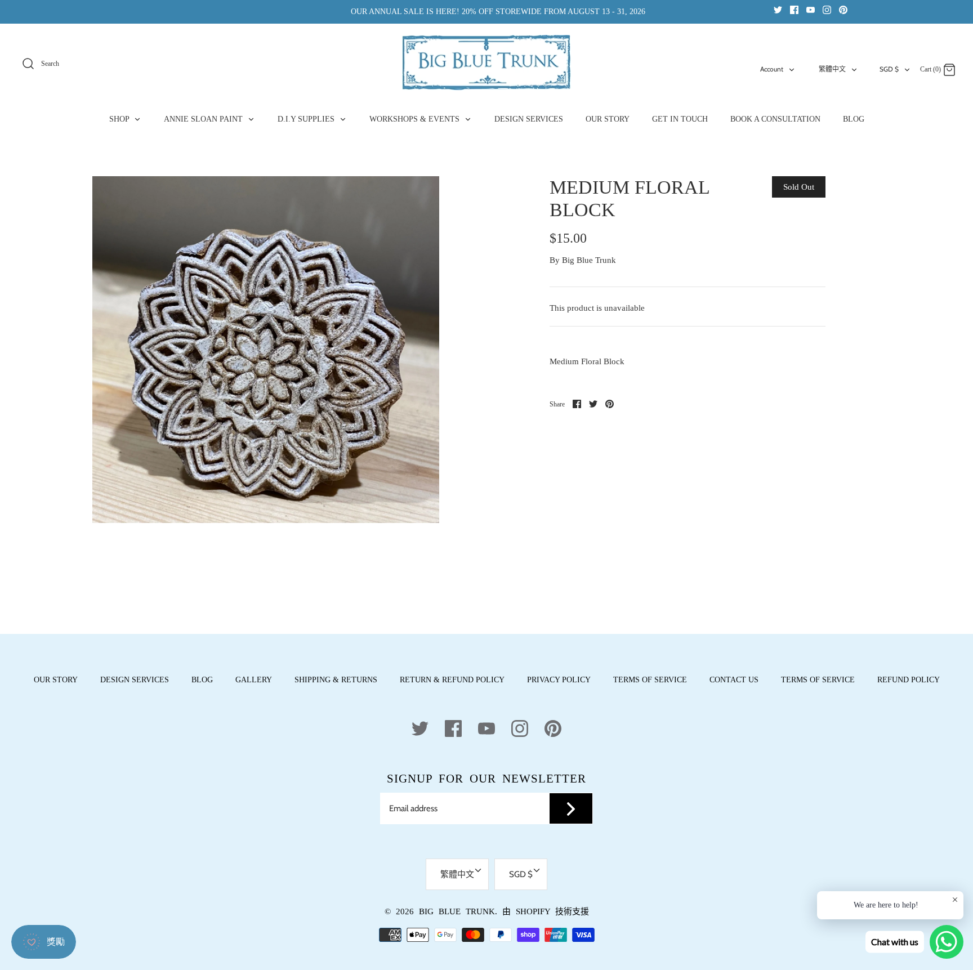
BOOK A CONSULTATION (775, 119)
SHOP (120, 119)
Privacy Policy (559, 680)
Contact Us (733, 680)
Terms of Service (650, 680)
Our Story (56, 680)
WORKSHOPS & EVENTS (415, 119)
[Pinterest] (843, 9)
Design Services (134, 680)
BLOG (853, 119)
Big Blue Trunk (589, 260)
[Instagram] (827, 9)
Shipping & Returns (335, 680)
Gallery (253, 680)
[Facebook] (794, 9)
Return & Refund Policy (452, 680)
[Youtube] (810, 9)
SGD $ (889, 69)
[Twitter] (778, 9)
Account (771, 69)
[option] (265, 349)
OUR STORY (608, 119)
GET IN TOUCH (680, 119)
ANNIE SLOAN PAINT (204, 119)
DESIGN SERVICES (528, 119)
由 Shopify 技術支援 (545, 911)
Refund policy (908, 680)
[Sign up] (571, 808)
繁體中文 (832, 69)
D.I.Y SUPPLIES (307, 119)
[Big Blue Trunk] (486, 62)
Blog (202, 680)
